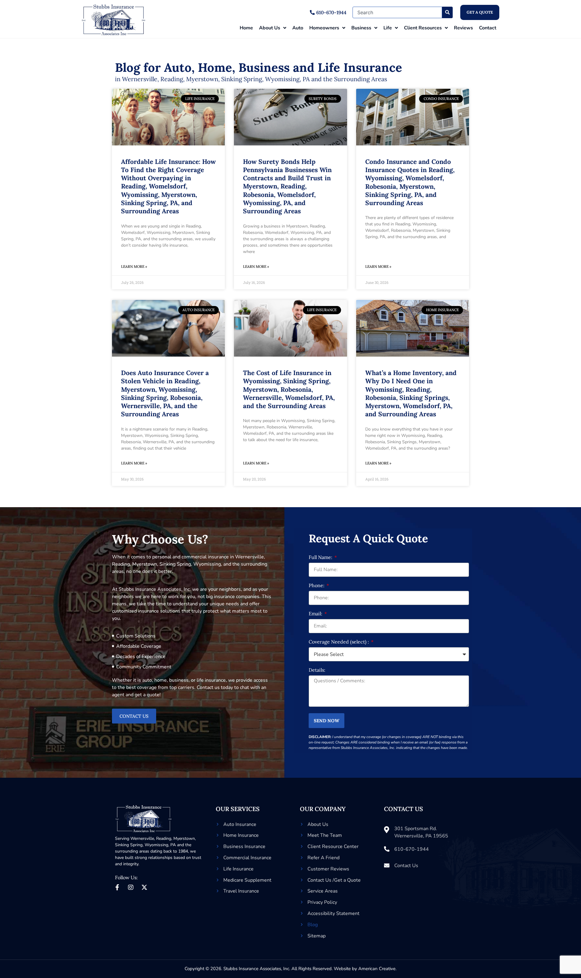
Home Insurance (241, 835)
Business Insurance (244, 846)
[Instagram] (131, 887)
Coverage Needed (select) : (339, 642)
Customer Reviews (328, 869)
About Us (269, 28)
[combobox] (397, 12)
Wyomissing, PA (160, 845)
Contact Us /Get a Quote (334, 880)
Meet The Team (324, 835)
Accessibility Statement (333, 913)
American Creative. (377, 969)
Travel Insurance (241, 891)
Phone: (317, 585)
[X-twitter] (144, 887)
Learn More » (134, 266)
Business (361, 28)
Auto (297, 28)
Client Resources (423, 28)
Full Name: (321, 557)
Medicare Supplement (247, 880)
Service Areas (322, 891)
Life (387, 28)
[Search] (447, 12)
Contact (487, 28)
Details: (317, 670)
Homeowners (324, 28)
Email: (316, 614)
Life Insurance (238, 869)
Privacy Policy (322, 902)
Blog (312, 924)
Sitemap (316, 936)
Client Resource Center (333, 846)
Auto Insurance (239, 824)
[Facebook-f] (117, 887)
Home (246, 28)
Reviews (463, 28)
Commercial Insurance (247, 857)
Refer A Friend (323, 857)
